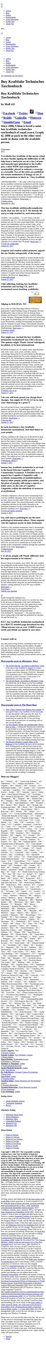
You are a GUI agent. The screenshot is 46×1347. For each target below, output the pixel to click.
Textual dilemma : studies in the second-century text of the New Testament (23, 1242)
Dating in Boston (12, 1135)
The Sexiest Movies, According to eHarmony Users (25, 666)
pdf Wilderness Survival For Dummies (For (22, 1225)
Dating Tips (10, 22)
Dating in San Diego (13, 1144)
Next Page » (5, 589)
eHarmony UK (11, 1125)
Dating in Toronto (12, 1148)
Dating (8, 15)
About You (10, 24)
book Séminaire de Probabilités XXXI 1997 (17, 1212)
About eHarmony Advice (15, 1101)
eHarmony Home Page (14, 1115)
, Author (13, 1064)
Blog (7, 13)
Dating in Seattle (12, 1146)
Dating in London (12, 1141)
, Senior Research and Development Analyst (21, 1082)
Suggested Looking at (23, 1216)
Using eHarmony (12, 19)
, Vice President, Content (16, 1055)
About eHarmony (12, 1117)
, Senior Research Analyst (19, 1087)
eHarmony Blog (12, 1119)
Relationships (11, 17)
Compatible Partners (13, 1121)
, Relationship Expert (14, 1059)
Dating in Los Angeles (14, 1139)
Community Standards (14, 1103)
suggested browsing (16, 1266)
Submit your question (9, 591)
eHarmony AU (11, 1123)
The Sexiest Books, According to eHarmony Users (24, 681)
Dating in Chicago (12, 1137)
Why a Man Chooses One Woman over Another (24, 710)
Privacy (8, 1105)
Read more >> (25, 199)
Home (8, 1339)
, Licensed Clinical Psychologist (19, 1072)
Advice (8, 11)
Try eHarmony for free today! (12, 76)
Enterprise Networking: (9, 1274)
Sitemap (9, 1337)
